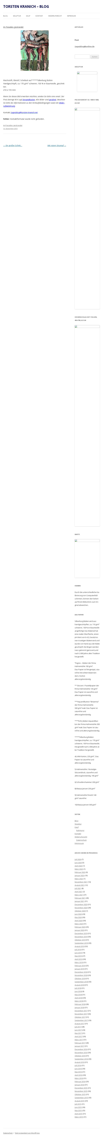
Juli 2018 (78, 988)
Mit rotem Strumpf (56, 145)
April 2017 (78, 1036)
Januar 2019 (79, 969)
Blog (5, 16)
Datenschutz (81, 840)
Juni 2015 (78, 1107)
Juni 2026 (78, 862)
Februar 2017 (80, 1043)
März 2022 (79, 879)
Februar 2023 (80, 872)
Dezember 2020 (81, 904)
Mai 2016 (78, 1072)
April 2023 (78, 866)
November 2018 (81, 975)
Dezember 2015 (81, 1088)
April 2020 (78, 920)
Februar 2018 (80, 1004)
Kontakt (39, 16)
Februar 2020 (80, 927)
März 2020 (79, 924)
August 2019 (79, 946)
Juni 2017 (78, 1030)
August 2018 (79, 985)
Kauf (28, 16)
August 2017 (79, 1023)
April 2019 (78, 959)
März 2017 (79, 1039)
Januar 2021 (79, 901)
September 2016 (81, 1059)
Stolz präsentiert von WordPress (27, 1133)
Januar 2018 (79, 1007)
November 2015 (81, 1091)
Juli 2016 (78, 1065)
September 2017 (81, 1020)
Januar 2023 (79, 875)
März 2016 (79, 1078)
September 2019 (81, 943)
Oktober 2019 (80, 940)
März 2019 (79, 962)
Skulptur (17, 16)
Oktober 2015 (80, 1094)
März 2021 (79, 895)
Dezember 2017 (81, 1010)
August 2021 (79, 885)
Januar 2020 (79, 930)
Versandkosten (29, 99)
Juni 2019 (78, 953)
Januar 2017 (79, 1046)
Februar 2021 (80, 898)
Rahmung (80, 830)
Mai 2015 (78, 1110)
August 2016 (79, 1062)
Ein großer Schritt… (12, 145)
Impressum (71, 16)
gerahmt (52, 99)
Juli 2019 (78, 949)
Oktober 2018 (80, 978)
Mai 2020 (78, 917)
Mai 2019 (78, 956)
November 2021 (81, 882)
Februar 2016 (80, 1081)
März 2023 (79, 869)
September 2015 (81, 1097)
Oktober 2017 (80, 1017)
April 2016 (78, 1075)
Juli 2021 (78, 888)
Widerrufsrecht (55, 16)
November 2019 (81, 936)
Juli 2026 (78, 859)
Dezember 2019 (81, 933)
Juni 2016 (78, 1068)
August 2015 (79, 1101)
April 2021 (78, 891)
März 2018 (79, 1001)
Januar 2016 (79, 1085)
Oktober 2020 (80, 911)
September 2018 (81, 982)
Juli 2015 (78, 1104)
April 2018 (78, 998)
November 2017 (81, 1014)
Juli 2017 (78, 1027)
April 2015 (78, 1114)
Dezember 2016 (81, 1049)
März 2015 (79, 1117)
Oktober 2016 (80, 1056)
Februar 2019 (80, 965)
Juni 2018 (78, 991)
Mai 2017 (78, 1033)
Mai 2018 (78, 994)
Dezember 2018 (81, 972)
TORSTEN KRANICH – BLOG (26, 6)
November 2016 (81, 1052)
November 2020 (81, 907)
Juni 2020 (78, 914)
